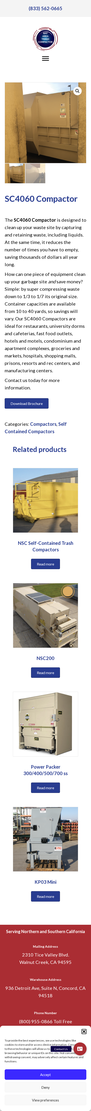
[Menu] (45, 59)
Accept (45, 1075)
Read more (45, 564)
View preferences (45, 1100)
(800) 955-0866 (35, 1021)
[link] (45, 8)
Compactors (43, 424)
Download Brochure (26, 403)
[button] (84, 1031)
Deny (45, 1087)
